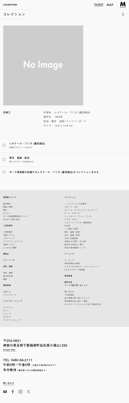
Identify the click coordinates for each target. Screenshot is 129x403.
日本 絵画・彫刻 (72, 235)
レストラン (8, 307)
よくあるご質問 (10, 247)
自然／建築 (8, 266)
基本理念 (7, 203)
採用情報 (68, 275)
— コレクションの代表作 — (76, 203)
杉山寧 (67, 225)
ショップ (7, 313)
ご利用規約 (69, 294)
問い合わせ (69, 291)
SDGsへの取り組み (11, 219)
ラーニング (69, 253)
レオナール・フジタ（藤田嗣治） (78, 222)
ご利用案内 (8, 225)
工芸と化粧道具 (71, 238)
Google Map (9, 349)
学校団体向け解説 (72, 263)
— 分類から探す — (72, 229)
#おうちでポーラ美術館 (74, 269)
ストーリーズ (9, 260)
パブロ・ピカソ (71, 219)
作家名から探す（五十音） (75, 241)
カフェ (6, 310)
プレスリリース (10, 294)
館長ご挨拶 (8, 207)
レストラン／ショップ (12, 301)
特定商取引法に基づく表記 (75, 301)
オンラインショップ (11, 320)
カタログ (7, 316)
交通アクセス (9, 235)
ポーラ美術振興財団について (15, 216)
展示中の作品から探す (74, 244)
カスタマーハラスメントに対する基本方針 (82, 304)
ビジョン (7, 213)
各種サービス (9, 244)
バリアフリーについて (12, 241)
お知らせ (7, 291)
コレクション (14, 15)
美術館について (10, 197)
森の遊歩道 (8, 276)
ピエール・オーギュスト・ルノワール (80, 210)
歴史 (5, 210)
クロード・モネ (71, 207)
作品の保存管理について (75, 247)
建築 (5, 279)
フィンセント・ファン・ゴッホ (77, 216)
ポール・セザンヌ (72, 213)
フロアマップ (9, 238)
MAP (110, 5)
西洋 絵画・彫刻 (72, 232)
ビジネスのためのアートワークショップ (81, 266)
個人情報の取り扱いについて (77, 298)
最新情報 (7, 285)
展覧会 (6, 253)
